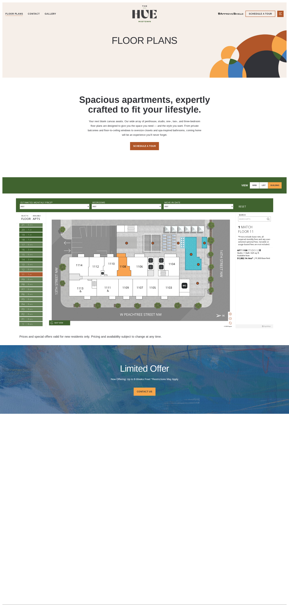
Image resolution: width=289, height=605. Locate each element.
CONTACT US (144, 391)
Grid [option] (254, 185)
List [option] (264, 185)
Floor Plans (14, 13)
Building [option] (274, 185)
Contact (34, 13)
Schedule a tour (260, 13)
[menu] (280, 14)
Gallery (50, 13)
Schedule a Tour (144, 146)
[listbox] (266, 185)
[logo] (144, 13)
